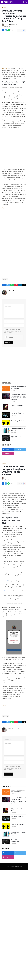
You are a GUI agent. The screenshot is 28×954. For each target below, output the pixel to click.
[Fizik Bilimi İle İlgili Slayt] (6, 415)
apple (4, 716)
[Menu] (2, 2)
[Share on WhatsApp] (8, 30)
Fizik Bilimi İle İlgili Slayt (17, 413)
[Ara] (26, 2)
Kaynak (4, 208)
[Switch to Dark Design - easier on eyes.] (23, 2)
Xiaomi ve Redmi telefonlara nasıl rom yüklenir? (18, 387)
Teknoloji (4, 7)
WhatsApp (4, 68)
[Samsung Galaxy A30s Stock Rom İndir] (6, 430)
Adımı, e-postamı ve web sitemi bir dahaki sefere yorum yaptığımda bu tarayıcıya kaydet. (13, 331)
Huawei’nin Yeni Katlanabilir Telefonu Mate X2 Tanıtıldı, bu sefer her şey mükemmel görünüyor (18, 397)
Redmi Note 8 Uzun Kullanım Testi (16, 437)
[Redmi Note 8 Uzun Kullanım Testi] (6, 438)
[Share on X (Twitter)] (6, 30)
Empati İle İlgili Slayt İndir (18, 421)
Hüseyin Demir (8, 24)
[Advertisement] (14, 49)
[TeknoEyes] (10, 2)
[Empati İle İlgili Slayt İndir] (6, 422)
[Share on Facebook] (3, 30)
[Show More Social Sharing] (11, 30)
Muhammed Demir (9, 477)
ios (7, 716)
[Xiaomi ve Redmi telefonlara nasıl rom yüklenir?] (6, 388)
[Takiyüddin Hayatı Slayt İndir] (6, 407)
